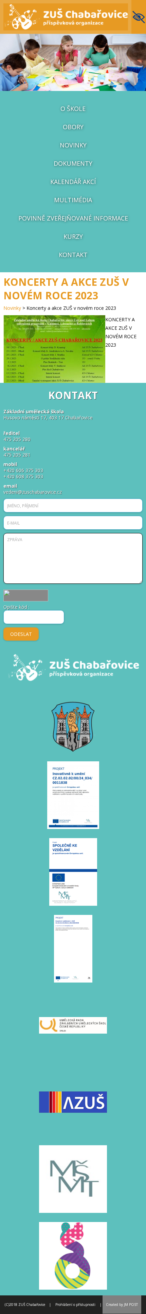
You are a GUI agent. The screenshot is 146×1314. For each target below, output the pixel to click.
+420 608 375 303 (23, 476)
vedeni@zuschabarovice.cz (32, 492)
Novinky (12, 308)
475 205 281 (17, 455)
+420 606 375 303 (23, 470)
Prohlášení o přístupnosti (75, 1304)
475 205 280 (17, 439)
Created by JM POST (122, 1304)
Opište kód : (16, 607)
